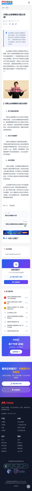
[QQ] (13, 24)
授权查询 (19, 448)
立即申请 (15, 352)
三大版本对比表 (21, 425)
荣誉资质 (3, 451)
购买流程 (3, 445)
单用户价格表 (21, 427)
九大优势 (3, 448)
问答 (7, 8)
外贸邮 (3, 425)
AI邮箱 (3, 422)
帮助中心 (19, 442)
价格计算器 (20, 422)
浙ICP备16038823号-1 (21, 483)
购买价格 (3, 442)
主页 (3, 8)
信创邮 (3, 430)
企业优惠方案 (21, 430)
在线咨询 (17, 282)
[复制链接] (16, 24)
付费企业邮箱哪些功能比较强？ (13, 254)
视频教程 (19, 445)
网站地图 (16, 486)
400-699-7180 (17, 384)
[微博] (10, 24)
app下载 (19, 451)
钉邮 (2, 427)
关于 (2, 440)
